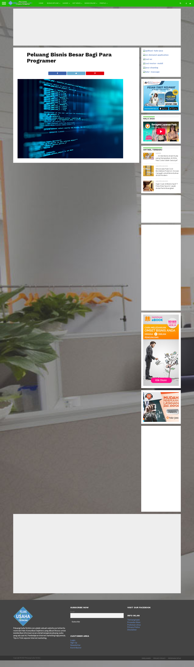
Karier (65, 3)
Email (72, 612)
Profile (103, 3)
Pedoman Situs (174, 658)
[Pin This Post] (95, 72)
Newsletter (75, 645)
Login (72, 640)
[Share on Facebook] (57, 72)
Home (41, 3)
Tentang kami (133, 620)
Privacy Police (133, 627)
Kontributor (75, 648)
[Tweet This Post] (76, 72)
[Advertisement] (97, 27)
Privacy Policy (159, 658)
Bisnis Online (90, 3)
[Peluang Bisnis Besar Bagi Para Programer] (70, 157)
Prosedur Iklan (133, 622)
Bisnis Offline (53, 3)
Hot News (76, 3)
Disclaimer (132, 630)
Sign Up (73, 642)
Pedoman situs (134, 625)
